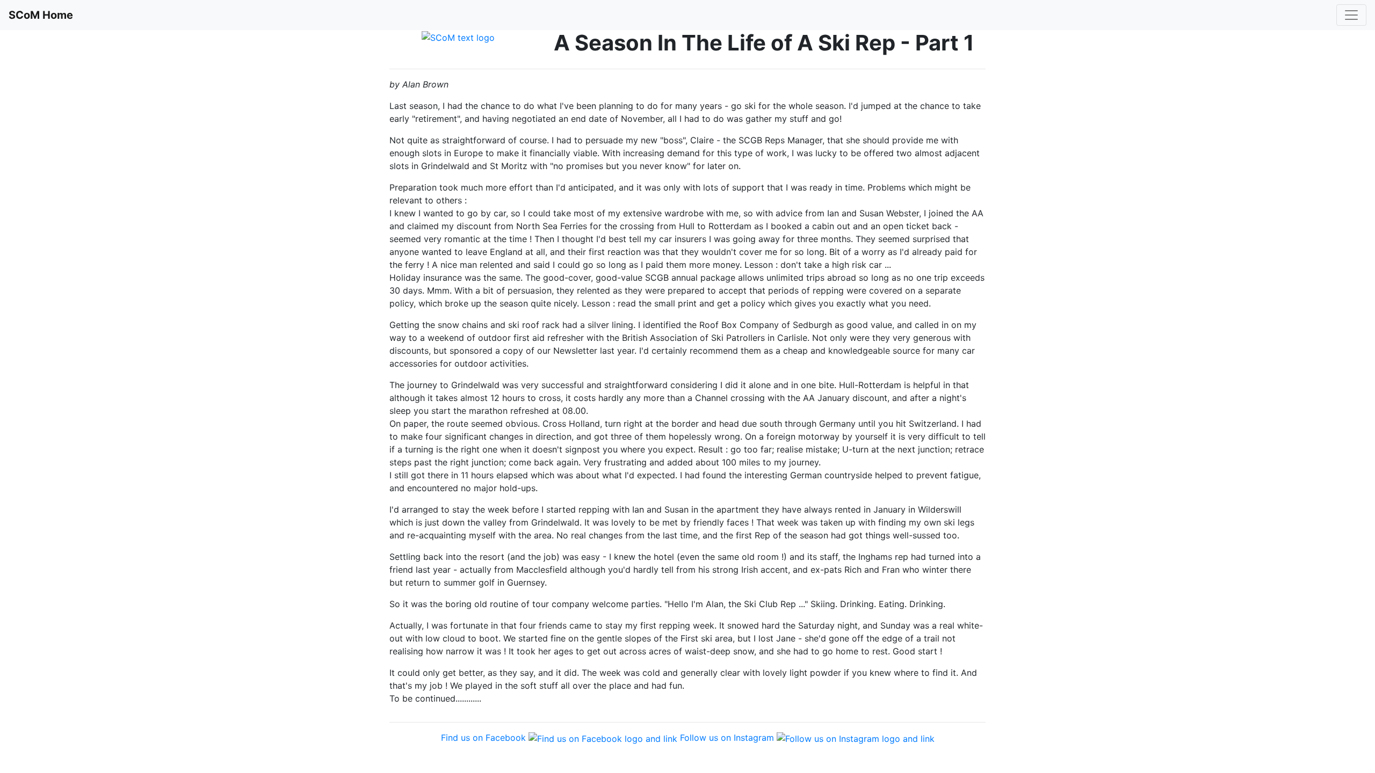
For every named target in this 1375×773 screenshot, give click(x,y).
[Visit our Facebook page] (603, 737)
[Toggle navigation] (1351, 15)
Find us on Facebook (483, 737)
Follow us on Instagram (727, 737)
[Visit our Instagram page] (856, 737)
